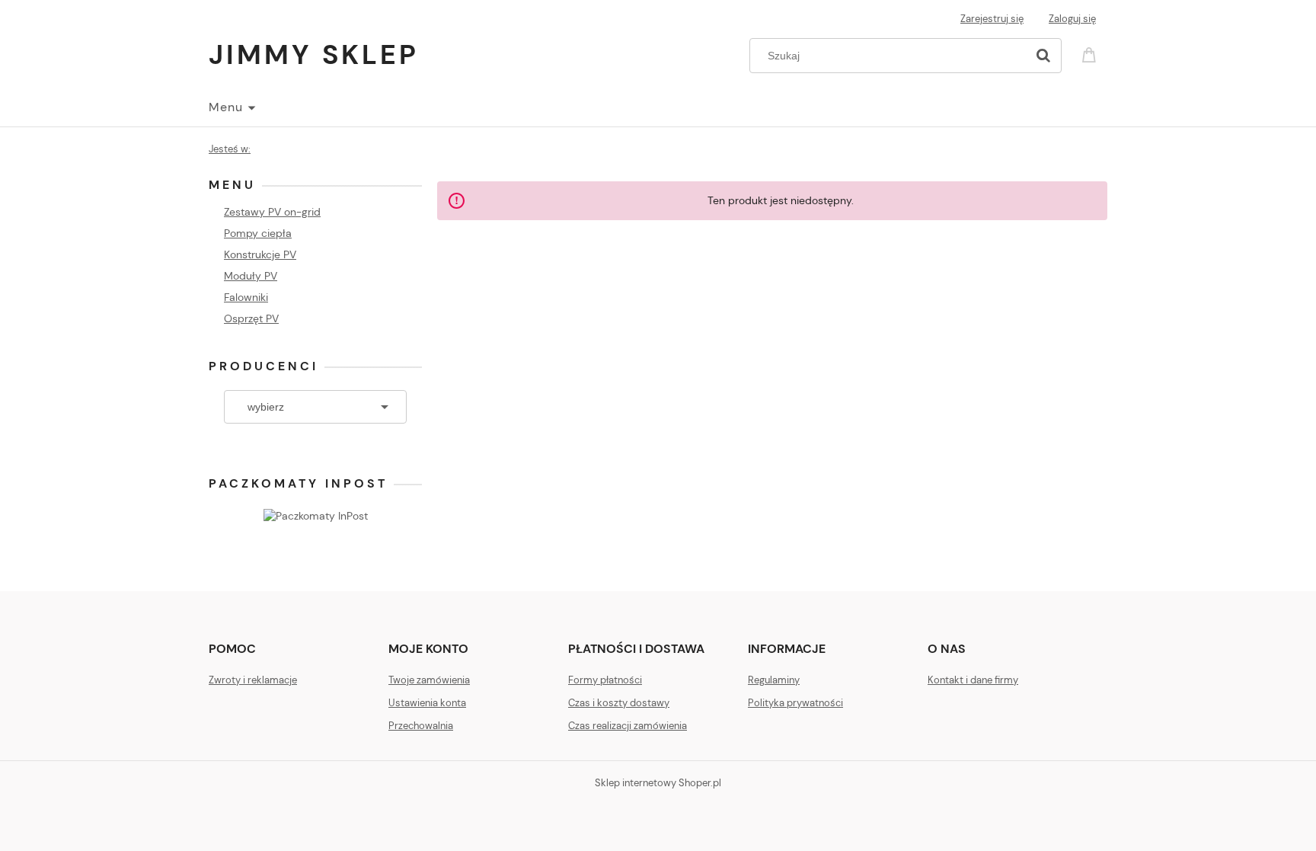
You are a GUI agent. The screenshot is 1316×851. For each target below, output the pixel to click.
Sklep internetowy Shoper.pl (658, 782)
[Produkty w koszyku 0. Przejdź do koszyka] (1091, 53)
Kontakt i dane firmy (973, 679)
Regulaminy (774, 679)
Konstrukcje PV (260, 254)
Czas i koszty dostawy (618, 702)
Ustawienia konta (427, 702)
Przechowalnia (420, 725)
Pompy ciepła (258, 233)
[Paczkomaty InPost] (316, 514)
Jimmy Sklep (314, 54)
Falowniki (246, 297)
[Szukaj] (1043, 55)
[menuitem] (231, 107)
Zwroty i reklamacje (253, 679)
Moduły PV (250, 276)
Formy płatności (605, 679)
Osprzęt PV (251, 318)
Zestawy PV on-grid (272, 212)
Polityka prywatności (795, 702)
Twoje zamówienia (429, 679)
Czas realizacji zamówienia (627, 725)
